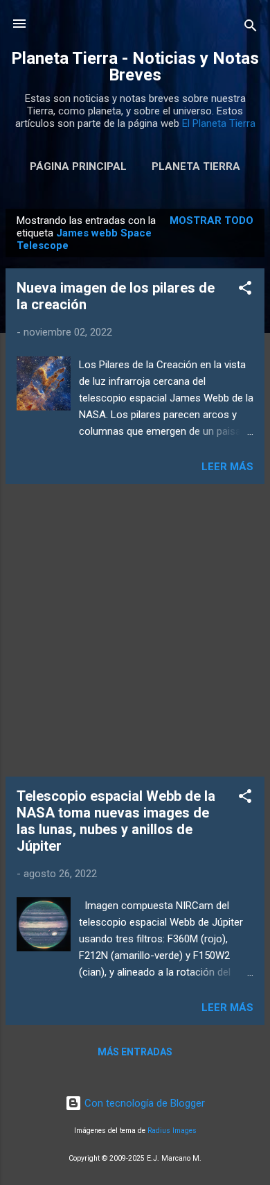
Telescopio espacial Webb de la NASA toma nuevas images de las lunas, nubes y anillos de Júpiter (116, 821)
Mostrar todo (211, 220)
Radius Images (172, 1130)
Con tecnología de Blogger (143, 1103)
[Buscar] (250, 28)
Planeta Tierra (196, 166)
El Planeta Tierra (218, 123)
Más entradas (135, 1051)
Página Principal (78, 166)
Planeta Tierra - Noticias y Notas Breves (135, 67)
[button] (245, 290)
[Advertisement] (135, 630)
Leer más (227, 466)
